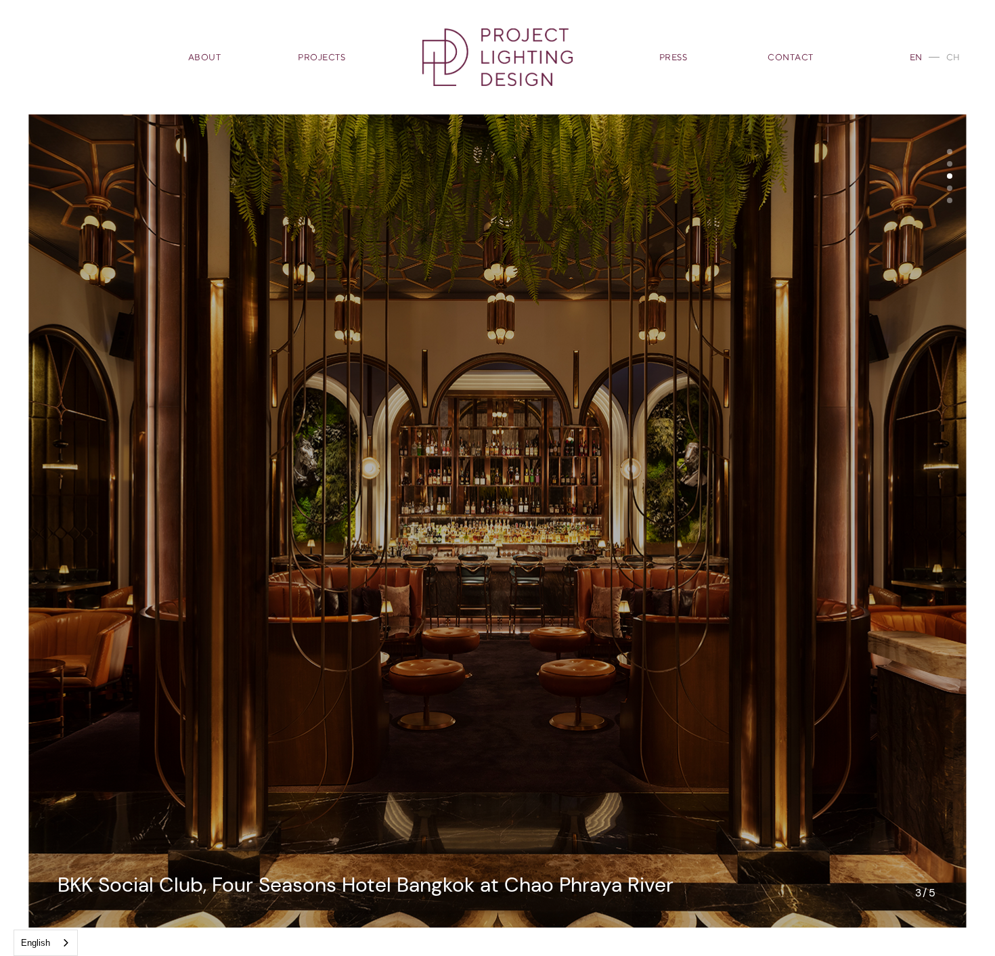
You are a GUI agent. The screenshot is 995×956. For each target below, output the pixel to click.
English (35, 943)
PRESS (673, 57)
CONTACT (791, 57)
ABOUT (204, 57)
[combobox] (46, 943)
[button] (949, 151)
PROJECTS (321, 57)
